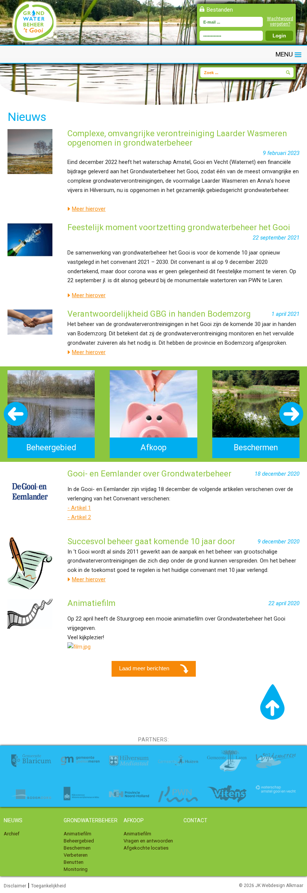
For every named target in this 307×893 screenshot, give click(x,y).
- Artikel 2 (79, 517)
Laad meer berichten (145, 668)
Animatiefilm (77, 833)
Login (279, 36)
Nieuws (13, 820)
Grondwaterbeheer (91, 820)
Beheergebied (79, 841)
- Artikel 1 (79, 508)
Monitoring (76, 869)
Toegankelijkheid (48, 886)
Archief (11, 833)
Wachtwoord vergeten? (280, 21)
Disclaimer (15, 886)
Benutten (73, 862)
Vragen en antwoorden (148, 841)
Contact (195, 820)
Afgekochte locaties (146, 848)
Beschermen (77, 848)
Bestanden (220, 9)
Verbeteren (76, 855)
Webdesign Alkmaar (282, 885)
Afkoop (134, 820)
